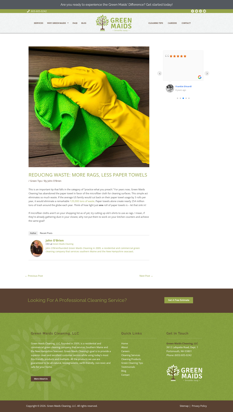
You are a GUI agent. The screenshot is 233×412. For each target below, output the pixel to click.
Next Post (146, 275)
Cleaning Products (131, 359)
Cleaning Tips (155, 23)
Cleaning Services (130, 355)
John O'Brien (55, 240)
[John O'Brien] (36, 248)
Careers (172, 23)
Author (33, 233)
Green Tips (36, 180)
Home (124, 343)
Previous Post (34, 275)
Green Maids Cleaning (63, 243)
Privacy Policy (199, 405)
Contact (186, 23)
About (124, 347)
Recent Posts (46, 233)
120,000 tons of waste (82, 201)
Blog (83, 23)
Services (38, 23)
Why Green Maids (56, 23)
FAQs (75, 23)
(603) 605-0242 (183, 355)
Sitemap (184, 405)
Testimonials (128, 366)
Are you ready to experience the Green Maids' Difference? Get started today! (117, 4)
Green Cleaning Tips (132, 362)
